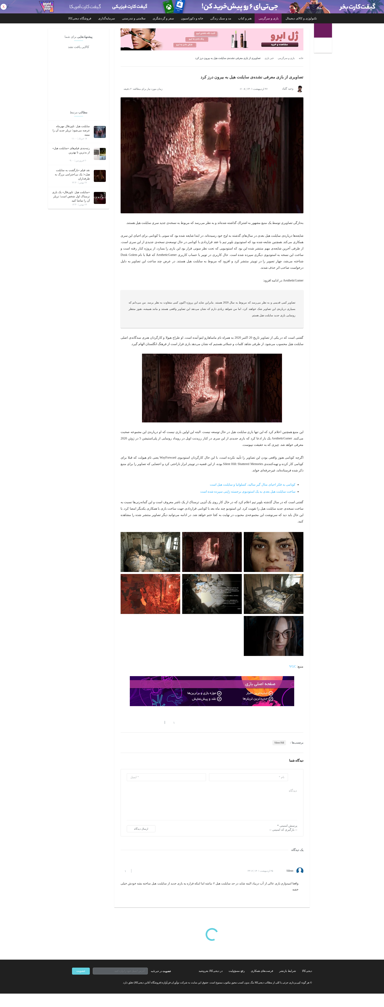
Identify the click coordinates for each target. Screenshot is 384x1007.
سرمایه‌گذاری (106, 18)
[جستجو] (323, 45)
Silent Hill (279, 742)
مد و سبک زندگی (220, 18)
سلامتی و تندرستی (134, 18)
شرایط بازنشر (287, 970)
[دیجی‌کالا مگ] (323, 30)
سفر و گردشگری (163, 18)
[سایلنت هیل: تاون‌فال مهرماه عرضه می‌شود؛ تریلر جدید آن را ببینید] (100, 132)
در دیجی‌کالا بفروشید (211, 970)
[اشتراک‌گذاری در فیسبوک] (143, 723)
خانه (301, 58)
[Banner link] (192, 6)
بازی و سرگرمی (269, 18)
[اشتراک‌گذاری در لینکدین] (151, 723)
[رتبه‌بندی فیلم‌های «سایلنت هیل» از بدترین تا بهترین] (100, 154)
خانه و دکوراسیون (192, 18)
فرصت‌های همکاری (262, 970)
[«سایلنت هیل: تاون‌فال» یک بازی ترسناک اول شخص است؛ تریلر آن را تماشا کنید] (100, 198)
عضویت (80, 970)
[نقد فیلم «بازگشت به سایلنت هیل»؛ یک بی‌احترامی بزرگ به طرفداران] (100, 176)
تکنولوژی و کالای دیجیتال (301, 18)
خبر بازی (269, 58)
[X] (88, 983)
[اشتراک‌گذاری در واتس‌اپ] (129, 723)
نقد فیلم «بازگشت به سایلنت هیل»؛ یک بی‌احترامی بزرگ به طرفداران (72, 174)
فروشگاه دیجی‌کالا (79, 18)
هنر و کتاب (245, 18)
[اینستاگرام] (80, 983)
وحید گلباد (287, 88)
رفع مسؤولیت (237, 970)
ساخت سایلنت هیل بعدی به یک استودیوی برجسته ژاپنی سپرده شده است (247, 491)
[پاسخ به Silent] (137, 871)
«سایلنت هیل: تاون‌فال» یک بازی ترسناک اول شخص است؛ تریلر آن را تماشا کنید (71, 196)
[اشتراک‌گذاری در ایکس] (136, 723)
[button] (172, 723)
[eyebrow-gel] (212, 39)
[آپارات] (95, 983)
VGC (292, 666)
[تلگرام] (73, 983)
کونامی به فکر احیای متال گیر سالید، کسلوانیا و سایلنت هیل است (252, 484)
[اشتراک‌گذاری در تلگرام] (122, 723)
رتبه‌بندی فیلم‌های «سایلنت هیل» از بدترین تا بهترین (71, 150)
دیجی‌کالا (307, 970)
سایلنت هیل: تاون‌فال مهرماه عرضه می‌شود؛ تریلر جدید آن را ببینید (71, 130)
